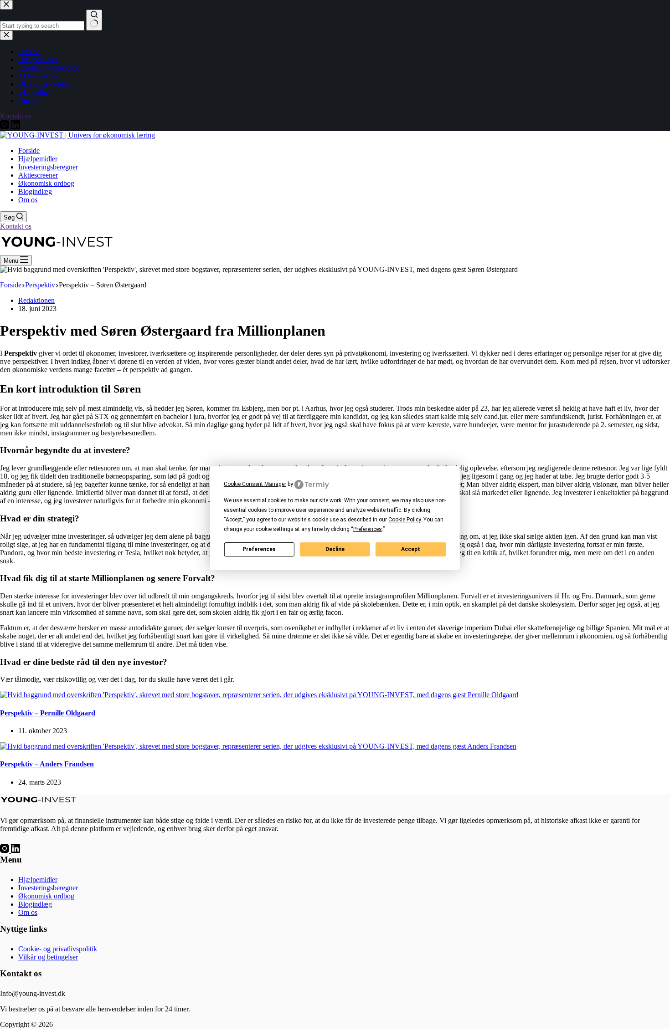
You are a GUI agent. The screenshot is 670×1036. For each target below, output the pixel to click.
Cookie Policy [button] (404, 519)
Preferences (259, 549)
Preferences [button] (367, 529)
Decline (335, 549)
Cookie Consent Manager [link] (255, 484)
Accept (410, 549)
